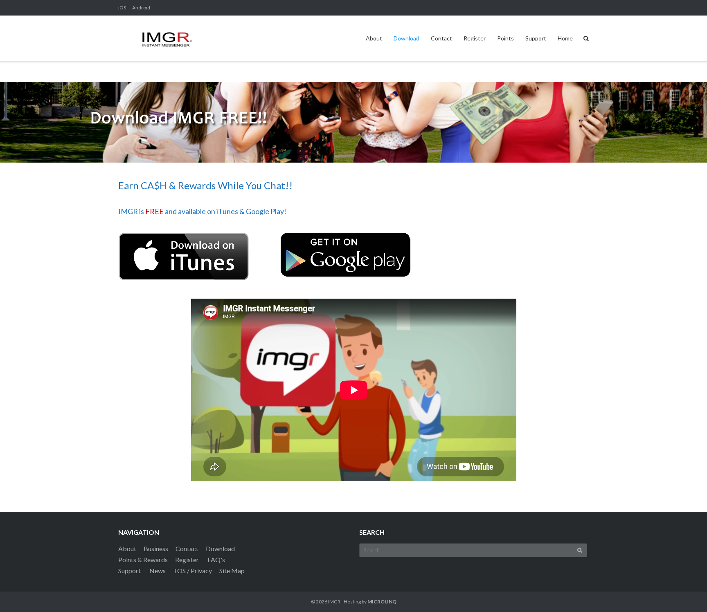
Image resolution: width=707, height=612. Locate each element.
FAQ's (216, 559)
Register (475, 38)
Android (141, 7)
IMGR (334, 602)
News (157, 570)
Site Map (232, 570)
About (374, 38)
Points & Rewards (143, 559)
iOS (122, 7)
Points (505, 38)
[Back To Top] (687, 592)
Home (565, 38)
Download (406, 38)
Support (535, 38)
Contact (441, 38)
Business (156, 548)
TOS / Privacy (192, 570)
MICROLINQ (381, 602)
